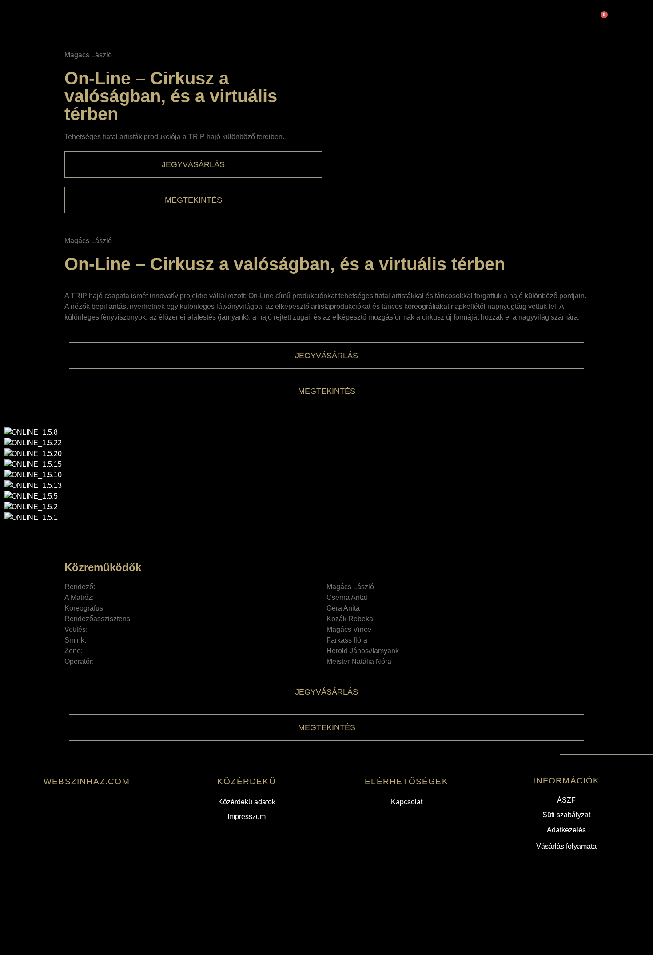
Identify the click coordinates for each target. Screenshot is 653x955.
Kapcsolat (406, 802)
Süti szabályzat (566, 815)
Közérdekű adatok (246, 802)
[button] (326, 528)
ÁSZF (566, 800)
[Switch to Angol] (324, 19)
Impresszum (246, 816)
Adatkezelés (566, 830)
